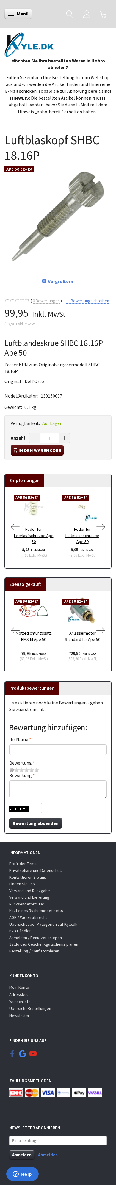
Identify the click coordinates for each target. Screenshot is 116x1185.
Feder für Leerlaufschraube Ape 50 (34, 535)
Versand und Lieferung (29, 897)
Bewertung (20, 763)
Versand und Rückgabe (29, 890)
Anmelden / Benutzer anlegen (35, 937)
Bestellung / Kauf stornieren (34, 951)
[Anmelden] (87, 13)
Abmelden (48, 1154)
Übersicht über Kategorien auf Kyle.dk (43, 924)
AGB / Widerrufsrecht (28, 917)
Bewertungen (46, 300)
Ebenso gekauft (25, 584)
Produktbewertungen (31, 688)
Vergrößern (60, 281)
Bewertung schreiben (89, 300)
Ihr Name (18, 739)
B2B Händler (20, 930)
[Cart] (103, 13)
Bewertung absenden (35, 823)
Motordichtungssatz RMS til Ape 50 (34, 636)
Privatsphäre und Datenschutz (36, 870)
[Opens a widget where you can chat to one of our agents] (22, 1174)
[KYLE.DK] (29, 43)
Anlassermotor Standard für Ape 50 (82, 636)
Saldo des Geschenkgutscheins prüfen (43, 944)
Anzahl (18, 438)
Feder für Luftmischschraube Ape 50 (82, 535)
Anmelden (22, 1154)
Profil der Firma (23, 863)
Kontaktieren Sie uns (27, 877)
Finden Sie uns (22, 883)
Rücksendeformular (26, 904)
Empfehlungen (24, 480)
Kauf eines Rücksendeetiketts (36, 910)
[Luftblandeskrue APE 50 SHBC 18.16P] (58, 216)
